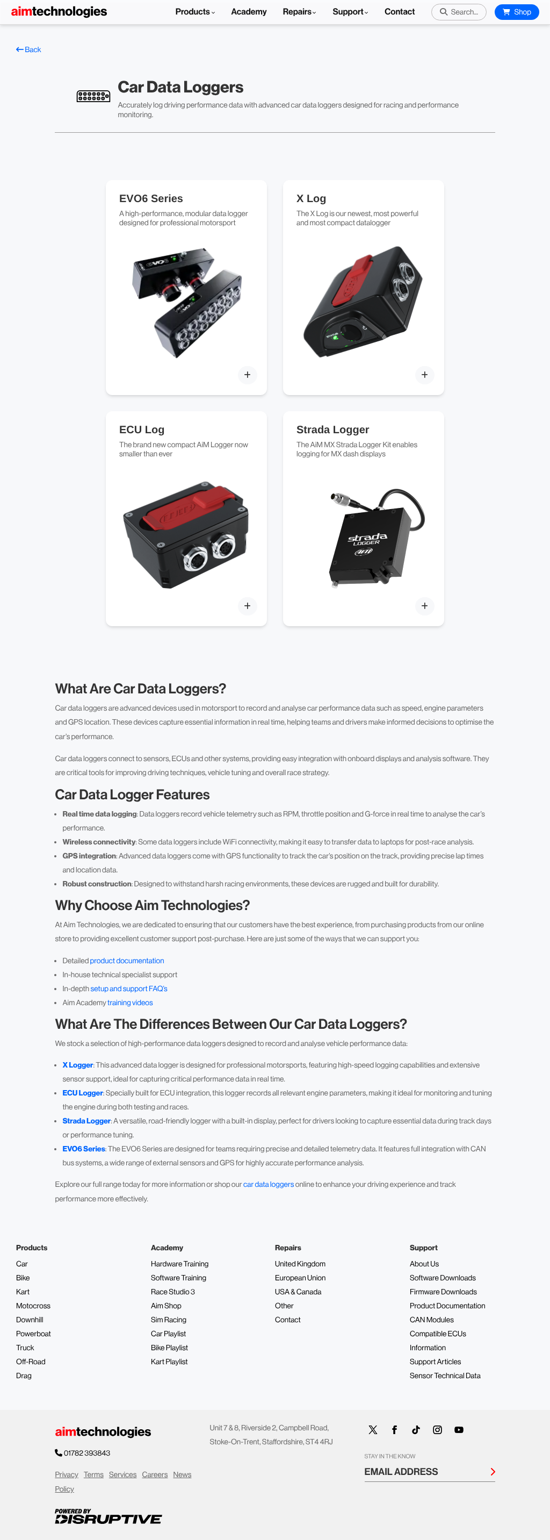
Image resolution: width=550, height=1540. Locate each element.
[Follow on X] (373, 1429)
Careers (155, 1475)
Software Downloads (443, 1278)
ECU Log (141, 430)
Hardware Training (179, 1264)
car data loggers (268, 1184)
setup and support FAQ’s (128, 989)
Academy (249, 12)
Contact (400, 12)
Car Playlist (168, 1334)
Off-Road (31, 1362)
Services (123, 1475)
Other (284, 1306)
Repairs (297, 12)
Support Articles (435, 1362)
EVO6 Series (151, 199)
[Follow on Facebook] (394, 1429)
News (182, 1475)
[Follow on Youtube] (459, 1429)
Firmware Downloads (443, 1292)
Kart (23, 1292)
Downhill (29, 1320)
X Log (311, 199)
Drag (24, 1376)
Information (428, 1348)
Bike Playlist (169, 1348)
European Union (300, 1278)
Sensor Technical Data (445, 1376)
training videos (130, 1003)
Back (32, 50)
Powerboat (33, 1334)
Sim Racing (168, 1320)
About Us (424, 1264)
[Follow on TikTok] (416, 1429)
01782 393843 (87, 1453)
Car (22, 1264)
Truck (25, 1348)
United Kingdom (300, 1264)
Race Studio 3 (173, 1292)
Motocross (33, 1306)
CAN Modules (432, 1320)
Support (347, 12)
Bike (23, 1278)
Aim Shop (166, 1306)
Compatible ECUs (438, 1334)
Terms (94, 1475)
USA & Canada (298, 1292)
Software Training (178, 1278)
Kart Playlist (169, 1362)
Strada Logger (333, 430)
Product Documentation (448, 1306)
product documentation (127, 961)
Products (194, 12)
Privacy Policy (66, 1482)
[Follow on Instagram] (437, 1429)
